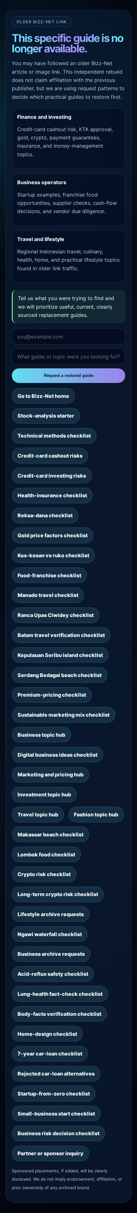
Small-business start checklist (56, 1113)
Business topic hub (41, 735)
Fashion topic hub (96, 814)
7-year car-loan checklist (50, 1053)
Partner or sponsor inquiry (50, 1153)
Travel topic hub (38, 814)
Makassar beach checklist (50, 834)
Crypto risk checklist (44, 874)
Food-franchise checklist (49, 575)
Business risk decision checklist (58, 1133)
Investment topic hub (44, 794)
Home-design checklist (47, 1034)
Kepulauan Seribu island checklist (60, 655)
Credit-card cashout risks (50, 455)
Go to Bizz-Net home (43, 396)
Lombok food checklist (46, 854)
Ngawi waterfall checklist (50, 934)
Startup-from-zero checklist (54, 1093)
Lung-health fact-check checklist (60, 994)
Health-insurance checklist (52, 495)
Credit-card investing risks (52, 475)
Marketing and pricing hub (50, 774)
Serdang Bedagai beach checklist (60, 675)
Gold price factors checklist (53, 535)
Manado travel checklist (48, 595)
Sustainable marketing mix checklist (64, 715)
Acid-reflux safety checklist (53, 974)
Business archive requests (51, 954)
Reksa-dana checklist (45, 515)
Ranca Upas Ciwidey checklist (56, 615)
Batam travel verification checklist (61, 635)
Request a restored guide (68, 375)
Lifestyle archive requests (51, 914)
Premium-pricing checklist (52, 695)
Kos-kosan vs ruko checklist (53, 555)
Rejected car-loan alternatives (56, 1073)
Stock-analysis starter (46, 415)
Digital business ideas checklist (57, 755)
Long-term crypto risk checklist (58, 894)
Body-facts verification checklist (59, 1014)
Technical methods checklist (54, 435)
